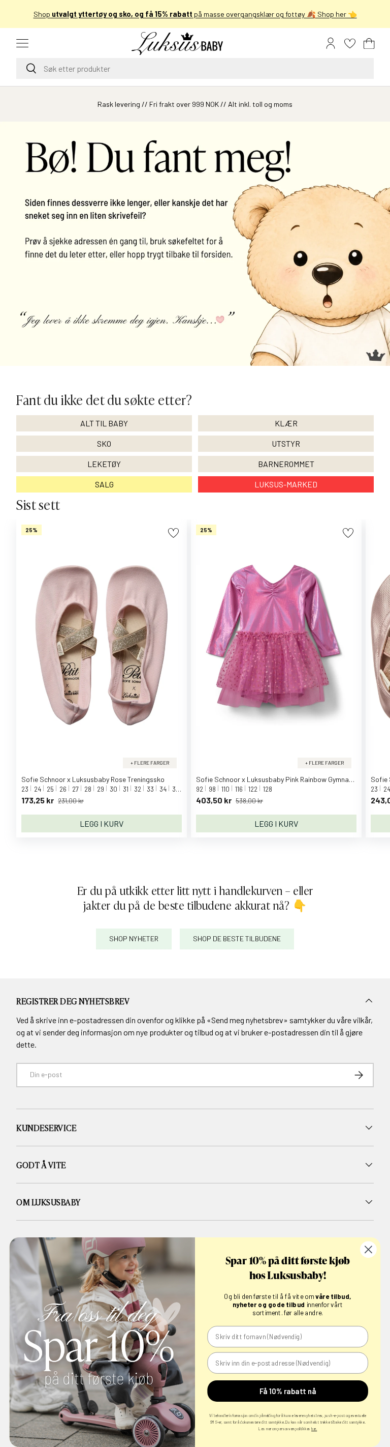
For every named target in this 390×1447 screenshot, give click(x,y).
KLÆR (286, 423)
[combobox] (195, 68)
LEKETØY (104, 464)
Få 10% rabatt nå (287, 1391)
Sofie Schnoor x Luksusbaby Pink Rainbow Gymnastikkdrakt (288, 779)
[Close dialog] (368, 1249)
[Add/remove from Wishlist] (173, 533)
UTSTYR (286, 443)
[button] (369, 43)
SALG (104, 484)
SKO (104, 443)
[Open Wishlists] (349, 43)
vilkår (362, 1020)
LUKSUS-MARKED (285, 484)
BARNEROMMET (286, 464)
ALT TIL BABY (104, 423)
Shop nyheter (133, 938)
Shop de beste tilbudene (237, 938)
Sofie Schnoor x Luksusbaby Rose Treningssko (93, 779)
